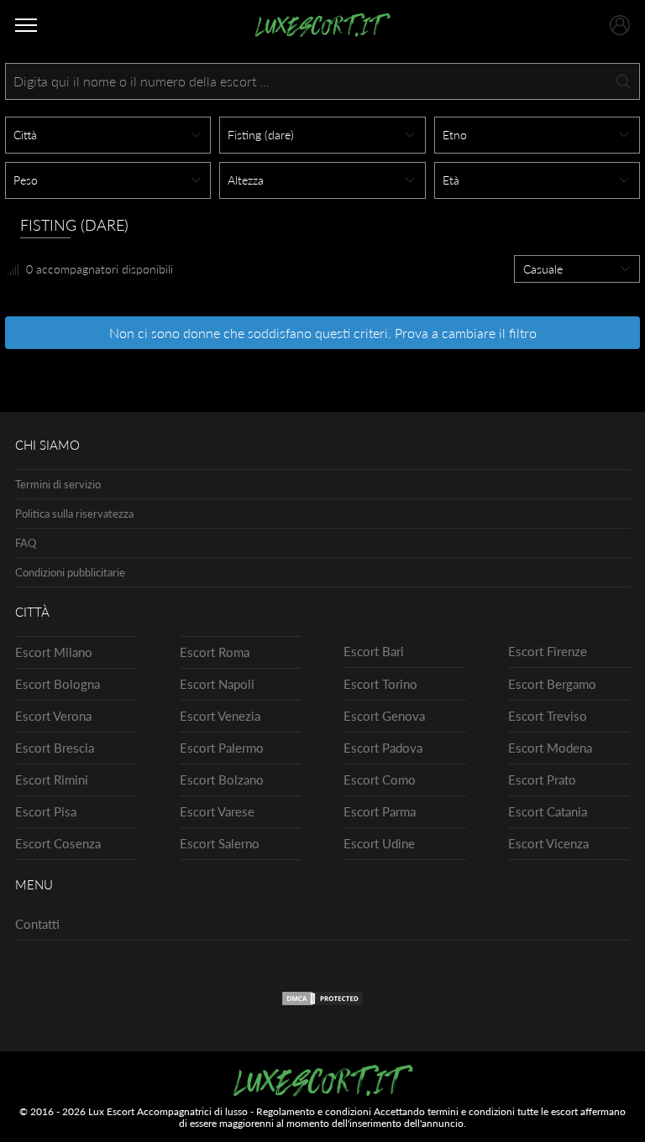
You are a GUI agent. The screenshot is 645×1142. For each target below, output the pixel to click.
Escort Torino (380, 683)
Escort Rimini (51, 779)
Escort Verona (53, 715)
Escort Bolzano (222, 779)
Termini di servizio (58, 484)
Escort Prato (542, 779)
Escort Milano (53, 652)
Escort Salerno (220, 843)
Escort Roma (214, 652)
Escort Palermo (222, 747)
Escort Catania (547, 811)
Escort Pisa (45, 811)
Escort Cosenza (58, 843)
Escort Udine (379, 843)
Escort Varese (217, 811)
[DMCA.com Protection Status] (322, 1001)
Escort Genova (384, 715)
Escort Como (379, 779)
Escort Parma (379, 811)
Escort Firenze (547, 651)
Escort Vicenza (548, 843)
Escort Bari (373, 651)
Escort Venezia (220, 715)
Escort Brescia (54, 747)
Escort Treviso (547, 715)
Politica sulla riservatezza (74, 513)
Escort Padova (382, 747)
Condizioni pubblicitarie (70, 572)
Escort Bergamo (552, 683)
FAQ (25, 543)
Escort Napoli (217, 683)
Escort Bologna (57, 683)
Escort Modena (550, 747)
